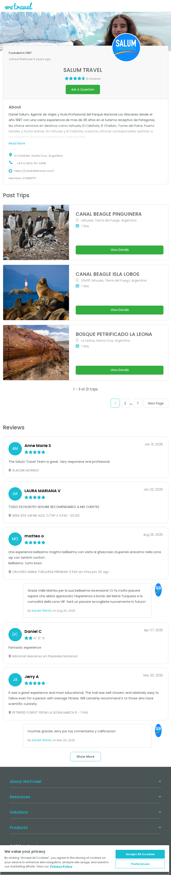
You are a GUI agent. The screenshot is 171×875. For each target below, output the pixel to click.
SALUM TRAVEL (42, 611)
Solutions (19, 812)
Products (19, 827)
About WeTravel (25, 781)
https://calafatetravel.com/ (34, 171)
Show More (85, 756)
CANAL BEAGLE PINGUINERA (109, 214)
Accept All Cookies (140, 854)
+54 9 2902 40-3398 (31, 163)
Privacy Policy (61, 866)
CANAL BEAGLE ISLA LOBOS (107, 274)
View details (119, 250)
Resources (20, 797)
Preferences (140, 864)
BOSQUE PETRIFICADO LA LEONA (114, 334)
